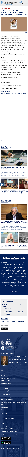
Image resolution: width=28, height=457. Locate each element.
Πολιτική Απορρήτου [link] (11, 450)
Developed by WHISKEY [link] (22, 450)
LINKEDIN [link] (20, 311)
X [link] (20, 309)
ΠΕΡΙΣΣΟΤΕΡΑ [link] (14, 291)
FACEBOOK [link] (7, 309)
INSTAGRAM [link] (8, 311)
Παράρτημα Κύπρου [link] (8, 353)
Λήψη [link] (8, 141)
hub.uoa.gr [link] (19, 435)
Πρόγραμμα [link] (4, 141)
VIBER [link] (8, 314)
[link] (2, 184)
